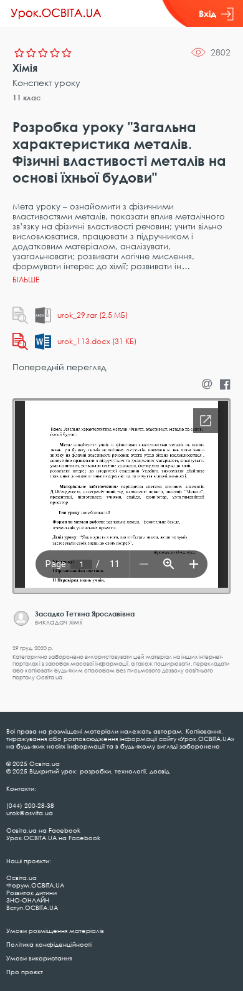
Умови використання (39, 958)
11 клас (26, 97)
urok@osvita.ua (29, 812)
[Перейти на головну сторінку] (56, 13)
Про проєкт (24, 971)
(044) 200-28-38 (30, 805)
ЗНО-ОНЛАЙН (27, 900)
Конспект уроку (46, 82)
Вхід (207, 13)
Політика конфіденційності (49, 944)
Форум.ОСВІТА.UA (35, 885)
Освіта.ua (21, 877)
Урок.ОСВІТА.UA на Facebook (53, 837)
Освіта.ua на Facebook (43, 830)
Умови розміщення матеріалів (55, 930)
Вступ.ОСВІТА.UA (32, 907)
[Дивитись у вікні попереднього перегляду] (20, 315)
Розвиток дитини (31, 892)
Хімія (24, 68)
